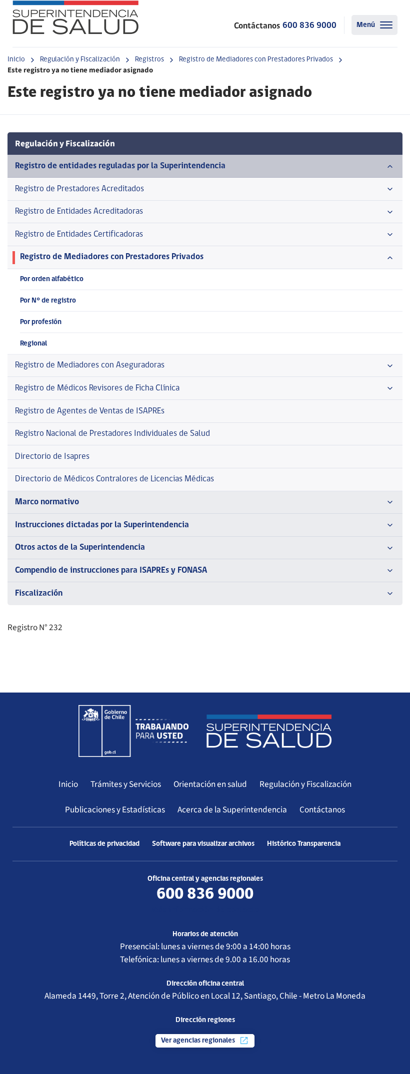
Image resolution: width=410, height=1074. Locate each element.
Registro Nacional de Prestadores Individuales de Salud (112, 433)
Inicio (16, 59)
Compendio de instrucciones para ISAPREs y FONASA (111, 570)
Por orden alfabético (52, 279)
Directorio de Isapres (52, 456)
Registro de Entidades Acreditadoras (79, 211)
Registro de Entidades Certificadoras (79, 234)
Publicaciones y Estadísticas (115, 809)
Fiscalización (38, 593)
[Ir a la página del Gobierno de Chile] (133, 731)
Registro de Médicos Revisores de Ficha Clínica (97, 388)
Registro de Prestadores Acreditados (79, 189)
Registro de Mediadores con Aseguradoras (89, 365)
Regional (33, 344)
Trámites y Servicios (125, 784)
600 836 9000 (309, 25)
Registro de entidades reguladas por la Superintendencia (120, 166)
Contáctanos (322, 809)
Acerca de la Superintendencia (232, 809)
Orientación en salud (210, 784)
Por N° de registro (48, 301)
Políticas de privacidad (105, 844)
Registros (149, 59)
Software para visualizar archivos (203, 844)
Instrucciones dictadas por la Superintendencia (102, 525)
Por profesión (41, 322)
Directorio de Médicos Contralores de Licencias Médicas (114, 479)
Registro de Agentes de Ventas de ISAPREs (89, 411)
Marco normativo (47, 502)
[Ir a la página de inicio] (75, 17)
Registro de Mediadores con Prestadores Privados (256, 59)
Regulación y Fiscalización (80, 59)
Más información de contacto (205, 910)
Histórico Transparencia (303, 844)
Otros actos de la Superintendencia (80, 547)
